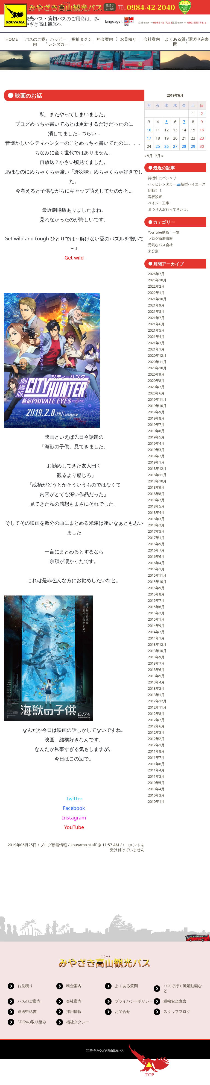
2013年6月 (156, 669)
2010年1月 (156, 801)
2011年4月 (156, 770)
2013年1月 (156, 694)
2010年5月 (156, 782)
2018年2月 (156, 525)
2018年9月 (156, 487)
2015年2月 (156, 613)
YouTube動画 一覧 (164, 232)
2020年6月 (156, 393)
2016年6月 (156, 556)
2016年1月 (156, 569)
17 (149, 138)
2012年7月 (156, 719)
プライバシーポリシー (134, 1001)
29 (193, 146)
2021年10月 (157, 298)
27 (175, 146)
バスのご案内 (35, 41)
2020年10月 (157, 367)
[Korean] (126, 25)
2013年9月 (156, 656)
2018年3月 (156, 518)
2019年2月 (156, 455)
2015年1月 (156, 619)
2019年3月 (156, 449)
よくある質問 (175, 41)
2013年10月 (157, 650)
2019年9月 (156, 411)
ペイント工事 (158, 203)
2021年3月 (156, 342)
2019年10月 (157, 405)
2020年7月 (156, 386)
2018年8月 (156, 493)
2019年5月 (156, 437)
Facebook (74, 808)
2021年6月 (156, 324)
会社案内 (152, 39)
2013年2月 (156, 688)
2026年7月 (156, 273)
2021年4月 (156, 336)
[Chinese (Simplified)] (126, 18)
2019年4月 (156, 443)
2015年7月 (156, 600)
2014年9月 (156, 625)
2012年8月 (156, 713)
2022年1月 (156, 292)
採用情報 (73, 1011)
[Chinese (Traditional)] (131, 18)
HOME (11, 39)
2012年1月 (156, 744)
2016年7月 (156, 550)
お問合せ (122, 1011)
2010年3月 (156, 795)
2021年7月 (156, 317)
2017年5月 (156, 531)
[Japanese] (131, 21)
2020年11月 (157, 361)
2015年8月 (156, 594)
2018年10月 (157, 481)
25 (158, 146)
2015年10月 (157, 581)
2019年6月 (156, 430)
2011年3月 (156, 776)
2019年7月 (156, 424)
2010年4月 (156, 788)
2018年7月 (156, 499)
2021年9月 (156, 305)
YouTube (74, 827)
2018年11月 (157, 474)
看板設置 (155, 196)
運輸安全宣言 (175, 1001)
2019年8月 (156, 418)
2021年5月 (156, 330)
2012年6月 (156, 726)
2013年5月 (156, 675)
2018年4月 (156, 512)
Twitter (74, 798)
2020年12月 (157, 355)
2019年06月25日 (23, 844)
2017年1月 (156, 537)
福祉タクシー (81, 41)
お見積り (128, 39)
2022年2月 (156, 286)
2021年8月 (156, 311)
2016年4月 (156, 562)
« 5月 (148, 155)
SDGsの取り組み (32, 1021)
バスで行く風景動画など (183, 988)
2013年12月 (157, 644)
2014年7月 (156, 631)
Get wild (74, 257)
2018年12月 (157, 468)
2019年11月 (157, 399)
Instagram (74, 817)
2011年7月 (156, 757)
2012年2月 (156, 738)
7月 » (159, 155)
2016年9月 (156, 543)
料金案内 (105, 39)
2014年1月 (156, 638)
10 (149, 129)
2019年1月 (156, 462)
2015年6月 (156, 606)
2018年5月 (156, 506)
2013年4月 (156, 682)
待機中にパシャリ (162, 177)
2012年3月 (156, 732)
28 (184, 146)
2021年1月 (156, 349)
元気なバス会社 (160, 244)
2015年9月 (156, 587)
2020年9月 (156, 374)
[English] (126, 21)
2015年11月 (157, 575)
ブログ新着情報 (53, 844)
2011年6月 (156, 763)
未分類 (153, 251)
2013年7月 (156, 663)
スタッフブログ (177, 1011)
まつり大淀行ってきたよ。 (169, 209)
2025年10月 (157, 280)
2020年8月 (156, 380)
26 (166, 146)
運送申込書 (198, 39)
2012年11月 (157, 707)
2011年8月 (156, 751)
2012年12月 (157, 700)
